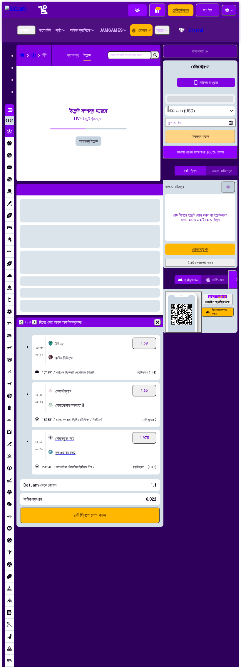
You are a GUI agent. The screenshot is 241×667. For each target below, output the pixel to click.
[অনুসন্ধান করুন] (155, 55)
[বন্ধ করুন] (232, 392)
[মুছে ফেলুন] (157, 322)
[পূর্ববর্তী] (21, 322)
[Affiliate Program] (137, 10)
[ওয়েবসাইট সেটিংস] (229, 10)
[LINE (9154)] (22, 55)
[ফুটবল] (33, 55)
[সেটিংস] (228, 299)
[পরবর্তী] (34, 322)
